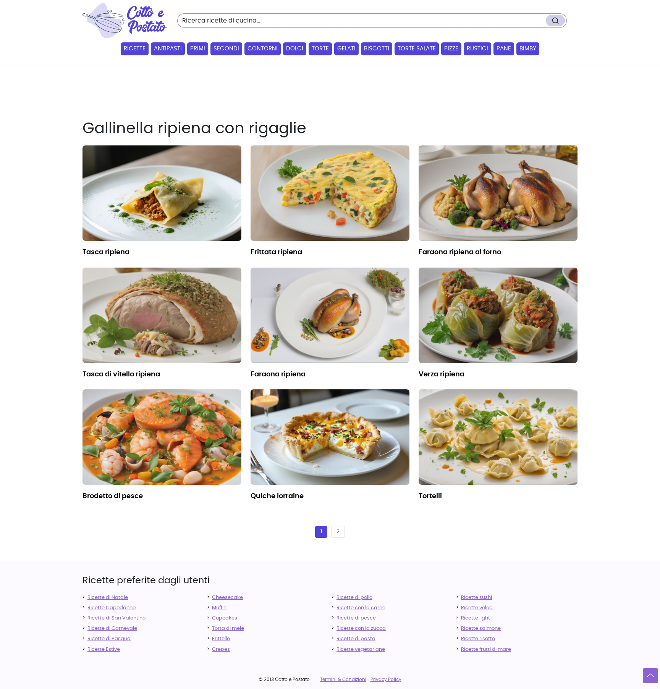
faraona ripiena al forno (460, 252)
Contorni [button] (262, 49)
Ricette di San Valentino (116, 618)
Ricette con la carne (360, 607)
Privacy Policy (385, 679)
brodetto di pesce (112, 496)
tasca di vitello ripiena (121, 374)
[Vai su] (650, 675)
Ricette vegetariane (360, 649)
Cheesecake (227, 597)
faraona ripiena (278, 374)
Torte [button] (320, 49)
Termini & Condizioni (343, 679)
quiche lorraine (277, 496)
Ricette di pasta (355, 638)
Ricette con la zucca (361, 628)
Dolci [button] (294, 49)
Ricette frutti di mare (486, 649)
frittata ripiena (276, 252)
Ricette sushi (476, 597)
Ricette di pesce (356, 618)
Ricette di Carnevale (112, 628)
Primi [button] (197, 49)
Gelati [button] (346, 49)
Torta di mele (228, 628)
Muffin (219, 607)
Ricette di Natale (107, 597)
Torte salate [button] (417, 49)
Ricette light (475, 618)
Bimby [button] (527, 49)
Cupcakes (224, 618)
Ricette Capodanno (111, 607)
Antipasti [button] (168, 49)
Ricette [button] (135, 49)
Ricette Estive (103, 649)
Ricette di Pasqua (109, 638)
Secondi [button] (226, 49)
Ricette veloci (477, 607)
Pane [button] (504, 49)
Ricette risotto (478, 638)
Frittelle (221, 638)
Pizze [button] (451, 49)
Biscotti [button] (376, 49)
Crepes (221, 649)
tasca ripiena (105, 252)
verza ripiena (441, 374)
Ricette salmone (481, 628)
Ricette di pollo (354, 597)
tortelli (430, 496)
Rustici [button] (477, 49)
